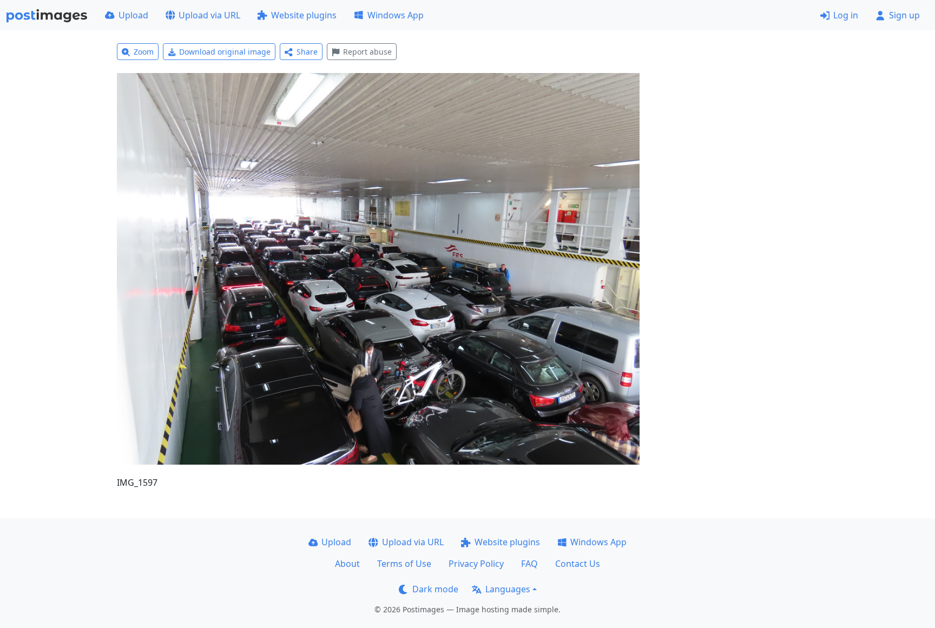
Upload (133, 15)
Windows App (395, 15)
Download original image (225, 52)
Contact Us (577, 564)
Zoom (144, 52)
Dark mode (435, 589)
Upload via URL (209, 15)
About (347, 564)
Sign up (904, 15)
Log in (845, 15)
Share (307, 52)
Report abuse (367, 52)
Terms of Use (404, 564)
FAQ (529, 564)
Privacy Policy (476, 564)
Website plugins (304, 15)
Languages (507, 589)
